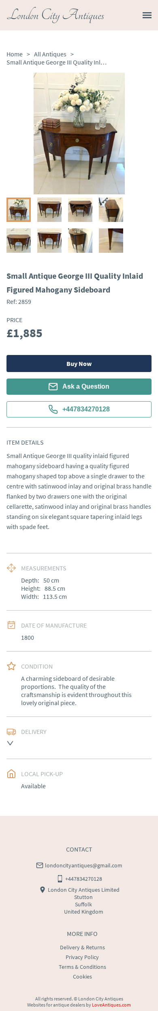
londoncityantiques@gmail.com (83, 865)
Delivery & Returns (82, 947)
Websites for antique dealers (56, 1005)
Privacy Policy (82, 957)
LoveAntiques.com (111, 1005)
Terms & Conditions (82, 966)
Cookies (82, 976)
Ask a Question (85, 386)
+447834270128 (86, 409)
